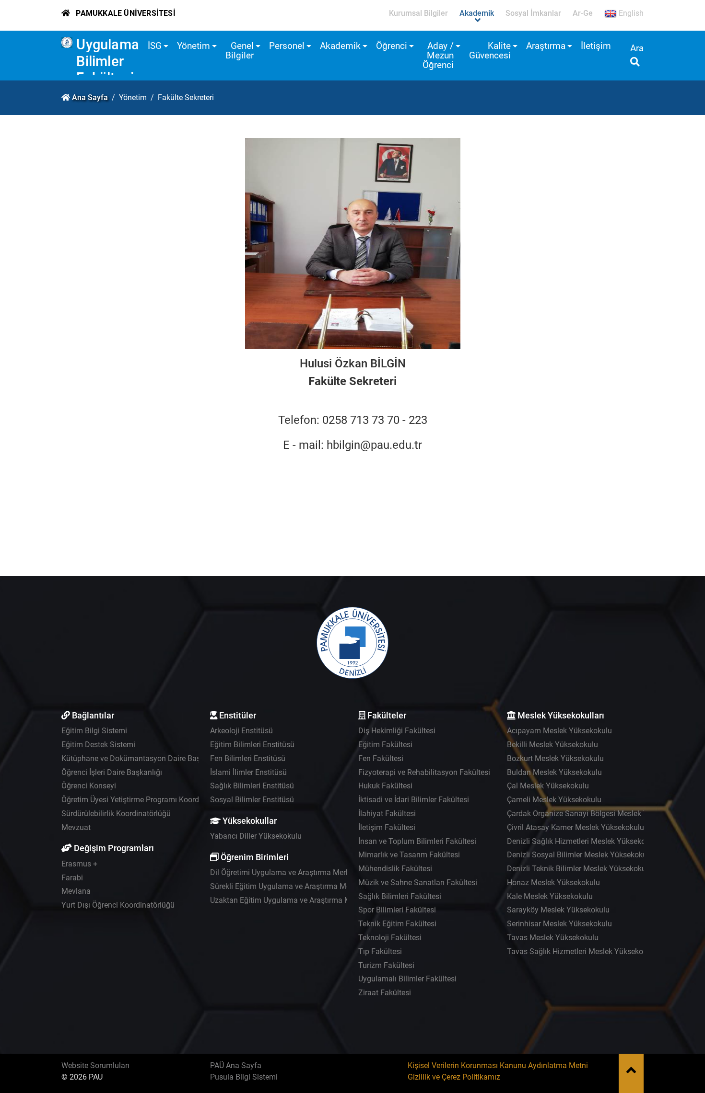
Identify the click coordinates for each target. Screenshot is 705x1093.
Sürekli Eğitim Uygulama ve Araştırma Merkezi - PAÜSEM (305, 886)
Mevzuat (76, 827)
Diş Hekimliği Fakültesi (396, 730)
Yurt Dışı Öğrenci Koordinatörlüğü (118, 905)
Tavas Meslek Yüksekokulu (553, 937)
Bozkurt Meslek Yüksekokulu (555, 758)
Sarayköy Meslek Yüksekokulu (558, 909)
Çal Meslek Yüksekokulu (548, 785)
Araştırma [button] (545, 45)
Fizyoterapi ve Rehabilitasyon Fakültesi (424, 772)
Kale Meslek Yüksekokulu (550, 896)
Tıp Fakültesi (380, 951)
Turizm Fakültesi (386, 965)
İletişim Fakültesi (386, 827)
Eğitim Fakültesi (385, 744)
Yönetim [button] (193, 45)
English (630, 13)
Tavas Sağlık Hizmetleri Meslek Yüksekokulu (582, 951)
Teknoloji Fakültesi (390, 937)
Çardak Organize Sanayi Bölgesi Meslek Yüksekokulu (596, 813)
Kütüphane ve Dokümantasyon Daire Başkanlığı (142, 758)
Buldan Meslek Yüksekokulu (554, 772)
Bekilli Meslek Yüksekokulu (552, 744)
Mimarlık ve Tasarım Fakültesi (409, 854)
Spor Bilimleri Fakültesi (397, 909)
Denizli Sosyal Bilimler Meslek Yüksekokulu (580, 854)
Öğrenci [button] (391, 45)
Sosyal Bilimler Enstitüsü (252, 799)
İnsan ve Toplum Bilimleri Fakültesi (417, 841)
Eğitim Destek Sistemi (98, 744)
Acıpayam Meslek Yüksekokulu (559, 730)
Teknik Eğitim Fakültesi (397, 923)
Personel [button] (287, 45)
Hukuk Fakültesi (385, 785)
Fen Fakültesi (380, 758)
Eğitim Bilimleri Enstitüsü (252, 744)
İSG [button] (155, 45)
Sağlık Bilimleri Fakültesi (399, 896)
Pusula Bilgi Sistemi (244, 1077)
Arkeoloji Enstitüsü (241, 730)
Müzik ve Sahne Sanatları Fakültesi (417, 882)
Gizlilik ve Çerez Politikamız (454, 1077)
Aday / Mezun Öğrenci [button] (438, 55)
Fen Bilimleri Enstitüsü (247, 758)
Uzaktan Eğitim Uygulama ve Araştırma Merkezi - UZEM (303, 900)
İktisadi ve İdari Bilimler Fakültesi (413, 799)
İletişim (596, 45)
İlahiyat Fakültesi (387, 813)
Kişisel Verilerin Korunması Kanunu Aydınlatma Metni (498, 1065)
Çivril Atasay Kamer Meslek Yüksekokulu (575, 827)
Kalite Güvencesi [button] (490, 50)
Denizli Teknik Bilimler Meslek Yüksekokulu (579, 868)
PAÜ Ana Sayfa (235, 1065)
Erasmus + (79, 863)
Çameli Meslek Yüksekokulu (554, 799)
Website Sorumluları (95, 1065)
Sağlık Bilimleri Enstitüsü (252, 785)
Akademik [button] (340, 45)
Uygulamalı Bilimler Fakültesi (111, 61)
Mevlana (76, 891)
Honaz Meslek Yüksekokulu (553, 882)
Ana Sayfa (90, 97)
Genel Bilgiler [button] (239, 50)
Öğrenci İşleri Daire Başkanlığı (111, 772)
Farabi (72, 877)
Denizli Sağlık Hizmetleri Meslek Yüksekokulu (583, 841)
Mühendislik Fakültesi (395, 868)
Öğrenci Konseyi (88, 785)
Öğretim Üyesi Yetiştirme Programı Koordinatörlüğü (147, 799)
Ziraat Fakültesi (384, 992)
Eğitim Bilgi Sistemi (94, 730)
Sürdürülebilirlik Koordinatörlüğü (116, 813)
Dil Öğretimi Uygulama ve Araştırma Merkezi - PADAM (300, 872)
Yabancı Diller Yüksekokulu (256, 836)
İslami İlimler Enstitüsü (248, 772)
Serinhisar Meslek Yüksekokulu (559, 923)
